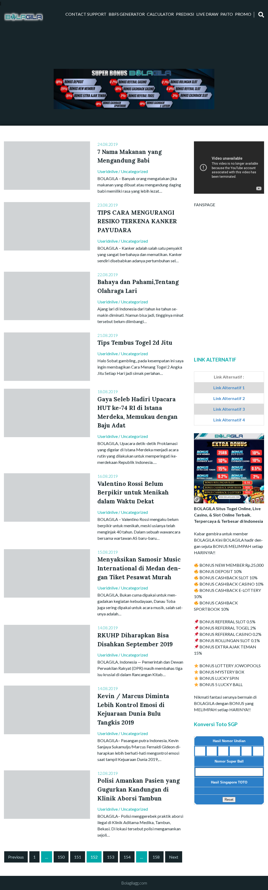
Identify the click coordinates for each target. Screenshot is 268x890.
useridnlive (107, 171)
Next (173, 856)
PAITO (226, 14)
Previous (16, 856)
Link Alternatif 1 (229, 387)
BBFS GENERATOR (127, 14)
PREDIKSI (185, 14)
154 (127, 856)
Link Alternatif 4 (229, 419)
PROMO (243, 14)
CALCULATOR (160, 14)
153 (110, 856)
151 (77, 856)
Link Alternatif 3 (229, 409)
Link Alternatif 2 (229, 398)
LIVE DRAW (207, 14)
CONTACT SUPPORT (86, 14)
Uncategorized (134, 171)
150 (61, 856)
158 (156, 856)
